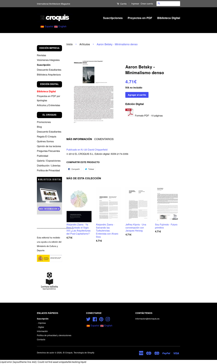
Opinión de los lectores (49, 146)
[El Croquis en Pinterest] (101, 318)
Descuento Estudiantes (49, 69)
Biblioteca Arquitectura (49, 74)
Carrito (123, 3)
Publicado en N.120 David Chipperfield (86, 149)
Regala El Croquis (46, 136)
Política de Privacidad (48, 170)
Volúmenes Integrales (48, 60)
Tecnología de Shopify (84, 352)
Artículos (84, 44)
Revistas (41, 55)
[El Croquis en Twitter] (88, 318)
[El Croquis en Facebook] (95, 318)
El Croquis (67, 352)
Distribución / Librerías (48, 165)
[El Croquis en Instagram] (108, 318)
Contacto (41, 339)
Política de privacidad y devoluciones (54, 335)
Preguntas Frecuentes (48, 151)
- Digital (40, 327)
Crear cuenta (147, 3)
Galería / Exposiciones (49, 160)
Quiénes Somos (45, 141)
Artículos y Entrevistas (48, 105)
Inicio (69, 44)
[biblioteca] (49, 195)
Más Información (79, 139)
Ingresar (135, 3)
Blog (39, 126)
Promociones (44, 122)
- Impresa (41, 322)
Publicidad (42, 155)
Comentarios (104, 139)
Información (42, 331)
